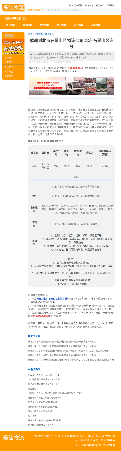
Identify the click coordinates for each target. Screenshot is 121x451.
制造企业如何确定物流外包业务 (42, 402)
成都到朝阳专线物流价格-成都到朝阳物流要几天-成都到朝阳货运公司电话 (62, 341)
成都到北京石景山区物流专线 (52, 298)
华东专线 (44, 25)
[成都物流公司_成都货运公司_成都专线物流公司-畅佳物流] (13, 7)
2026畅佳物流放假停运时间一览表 (44, 379)
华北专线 (61, 25)
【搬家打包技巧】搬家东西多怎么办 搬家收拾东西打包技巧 (55, 393)
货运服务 (32, 388)
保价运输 (32, 416)
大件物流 (9, 71)
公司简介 (9, 57)
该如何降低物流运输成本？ (40, 411)
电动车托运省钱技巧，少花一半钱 (43, 375)
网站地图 (110, 5)
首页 (71, 5)
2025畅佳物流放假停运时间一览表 (44, 384)
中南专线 (27, 25)
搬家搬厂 (100, 5)
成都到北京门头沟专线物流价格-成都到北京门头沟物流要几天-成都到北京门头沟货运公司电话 (71, 360)
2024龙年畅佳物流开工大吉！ (42, 425)
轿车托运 (89, 5)
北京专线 (49, 34)
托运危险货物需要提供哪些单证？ (43, 407)
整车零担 (79, 5)
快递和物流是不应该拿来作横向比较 (44, 420)
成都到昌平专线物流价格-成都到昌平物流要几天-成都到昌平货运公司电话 (62, 355)
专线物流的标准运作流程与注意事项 (44, 397)
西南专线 (95, 25)
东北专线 (10, 25)
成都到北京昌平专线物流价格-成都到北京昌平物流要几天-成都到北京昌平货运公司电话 (68, 350)
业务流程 (9, 62)
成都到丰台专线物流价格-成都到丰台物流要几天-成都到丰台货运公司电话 (62, 346)
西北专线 (78, 25)
